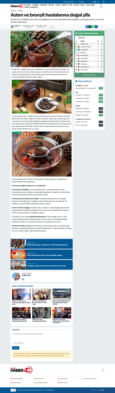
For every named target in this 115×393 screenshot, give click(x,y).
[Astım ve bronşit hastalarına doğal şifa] (42, 49)
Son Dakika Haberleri (42, 382)
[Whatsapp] (103, 370)
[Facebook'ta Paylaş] (87, 26)
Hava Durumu (40, 378)
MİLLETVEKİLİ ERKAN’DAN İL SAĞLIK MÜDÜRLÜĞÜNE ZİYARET (61, 302)
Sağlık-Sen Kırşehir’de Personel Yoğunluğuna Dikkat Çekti (21, 302)
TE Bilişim (102, 390)
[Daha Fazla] (96, 26)
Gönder (15, 348)
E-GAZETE (27, 5)
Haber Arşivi (63, 382)
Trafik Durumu (64, 378)
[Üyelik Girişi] (103, 2)
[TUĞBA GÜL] (16, 276)
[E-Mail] (23, 279)
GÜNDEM (35, 5)
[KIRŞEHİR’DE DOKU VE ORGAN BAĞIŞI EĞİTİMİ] (21, 312)
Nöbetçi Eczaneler (18, 378)
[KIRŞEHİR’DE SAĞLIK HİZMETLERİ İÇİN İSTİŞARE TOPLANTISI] (61, 312)
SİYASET (51, 5)
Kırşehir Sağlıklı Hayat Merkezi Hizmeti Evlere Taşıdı (39, 302)
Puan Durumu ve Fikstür (90, 378)
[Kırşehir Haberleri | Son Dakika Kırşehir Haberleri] (17, 6)
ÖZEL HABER (90, 5)
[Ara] (101, 5)
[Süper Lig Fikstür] (102, 81)
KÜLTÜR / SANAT (79, 5)
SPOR (70, 5)
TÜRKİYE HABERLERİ (31, 7)
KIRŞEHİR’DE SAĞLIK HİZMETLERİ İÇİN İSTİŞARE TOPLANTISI (60, 321)
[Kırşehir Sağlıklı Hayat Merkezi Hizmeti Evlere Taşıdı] (41, 294)
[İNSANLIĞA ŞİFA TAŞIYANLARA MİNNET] (41, 312)
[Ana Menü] (101, 7)
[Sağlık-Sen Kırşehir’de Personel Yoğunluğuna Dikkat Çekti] (21, 294)
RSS (14, 390)
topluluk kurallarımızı (27, 353)
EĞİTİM (64, 5)
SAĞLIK (58, 5)
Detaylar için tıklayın (89, 75)
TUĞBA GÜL (26, 275)
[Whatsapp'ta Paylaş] (93, 26)
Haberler (13, 10)
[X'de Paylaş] (89, 26)
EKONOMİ (43, 5)
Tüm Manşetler (17, 382)
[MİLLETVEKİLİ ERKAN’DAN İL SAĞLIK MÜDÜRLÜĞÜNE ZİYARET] (61, 294)
